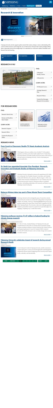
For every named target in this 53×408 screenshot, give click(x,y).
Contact (24, 6)
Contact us (39, 56)
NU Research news (42, 87)
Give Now (38, 6)
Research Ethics (6, 132)
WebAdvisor (12, 6)
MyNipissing (5, 6)
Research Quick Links (7, 114)
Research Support (6, 128)
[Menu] (50, 2)
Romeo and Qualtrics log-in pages (7, 118)
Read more (47, 161)
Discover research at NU (7, 56)
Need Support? (30, 6)
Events (18, 6)
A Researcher (40, 78)
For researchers (23, 56)
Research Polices (41, 95)
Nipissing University (11, 8)
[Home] (13, 2)
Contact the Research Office (7, 136)
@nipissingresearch (8, 39)
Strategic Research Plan (42, 91)
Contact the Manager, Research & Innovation (43, 100)
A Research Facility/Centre (41, 73)
